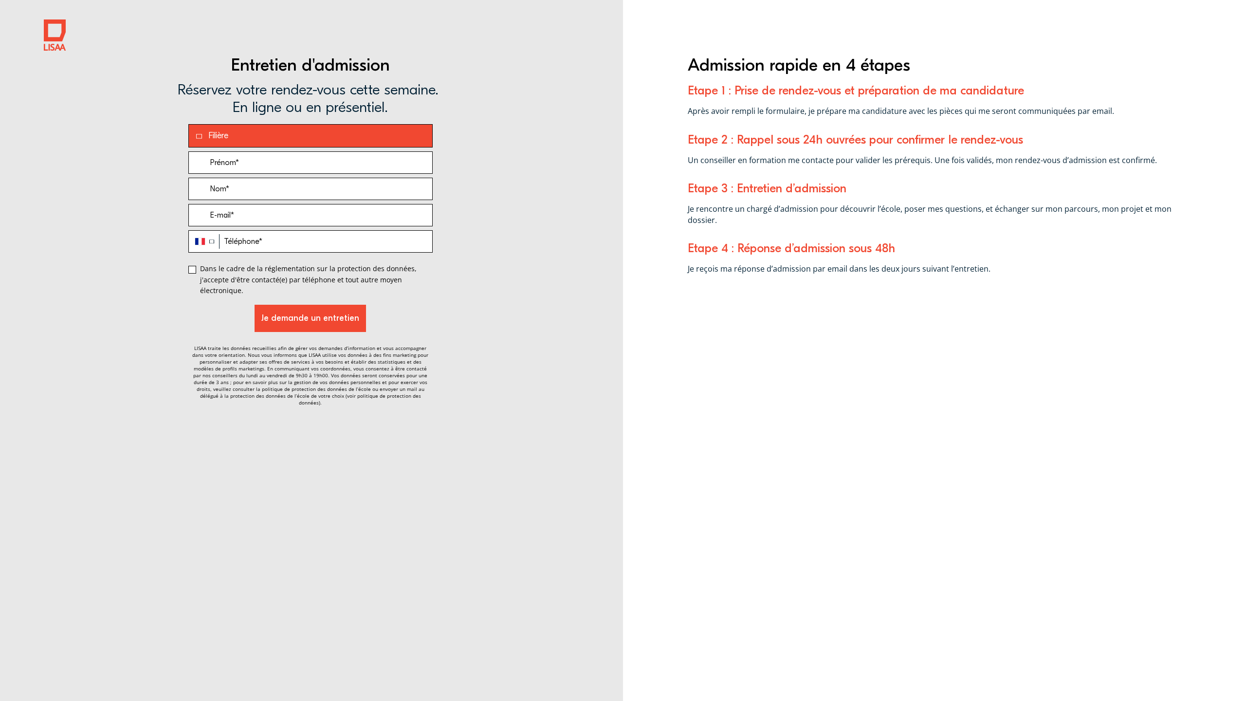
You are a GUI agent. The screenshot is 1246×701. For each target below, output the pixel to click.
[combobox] (204, 241)
